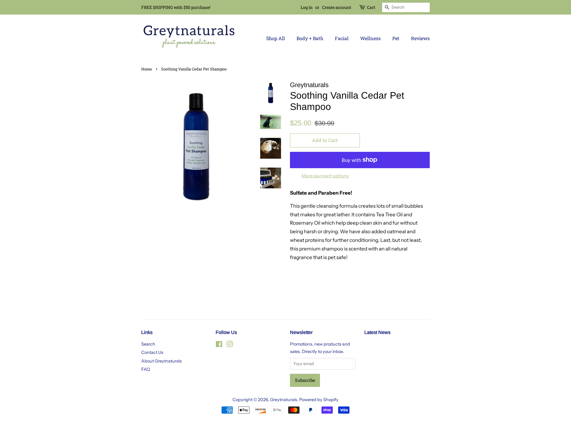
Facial (342, 38)
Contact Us (152, 352)
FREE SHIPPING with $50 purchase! (175, 7)
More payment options (325, 176)
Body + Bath (310, 38)
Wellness (370, 38)
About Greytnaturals (161, 361)
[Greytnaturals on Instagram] (229, 345)
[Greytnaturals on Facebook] (219, 345)
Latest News (377, 332)
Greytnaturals (283, 399)
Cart (371, 7)
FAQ (145, 369)
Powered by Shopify (318, 399)
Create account (336, 7)
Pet (395, 38)
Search (148, 344)
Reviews (420, 38)
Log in (307, 7)
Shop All (275, 38)
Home (146, 69)
